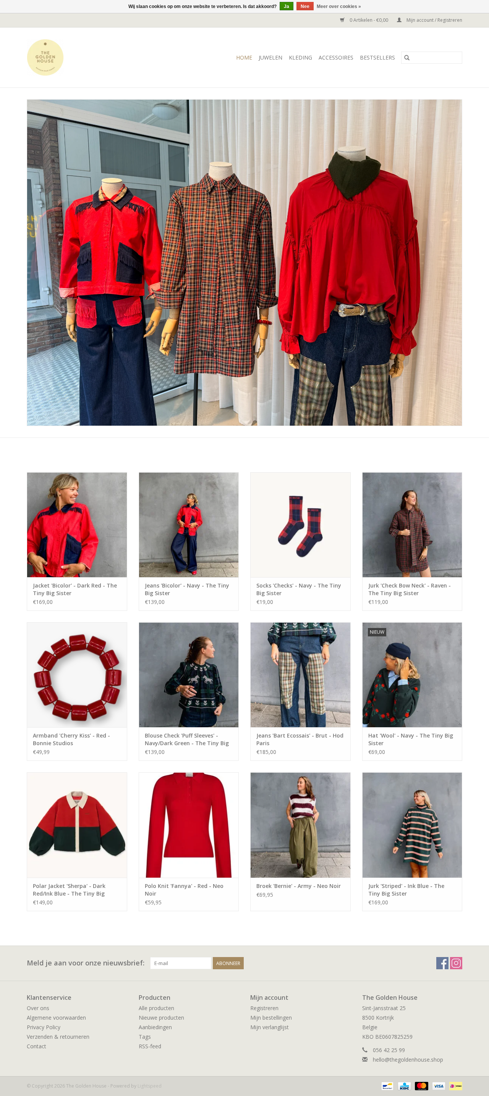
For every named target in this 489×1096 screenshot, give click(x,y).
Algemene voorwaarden (56, 1017)
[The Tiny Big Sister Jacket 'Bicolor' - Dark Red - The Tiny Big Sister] (77, 524)
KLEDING (300, 57)
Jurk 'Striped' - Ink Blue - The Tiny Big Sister (406, 889)
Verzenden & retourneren (58, 1036)
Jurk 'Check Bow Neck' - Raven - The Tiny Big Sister (409, 589)
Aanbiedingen (155, 1027)
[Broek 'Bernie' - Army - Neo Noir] (300, 824)
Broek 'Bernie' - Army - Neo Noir (298, 885)
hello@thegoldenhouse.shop (408, 1059)
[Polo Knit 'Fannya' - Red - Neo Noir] (189, 824)
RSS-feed (150, 1046)
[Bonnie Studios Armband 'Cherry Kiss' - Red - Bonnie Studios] (77, 674)
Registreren (264, 1008)
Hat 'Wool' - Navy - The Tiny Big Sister (410, 739)
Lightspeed (150, 1086)
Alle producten (156, 1008)
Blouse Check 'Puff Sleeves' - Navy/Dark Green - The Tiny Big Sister (187, 739)
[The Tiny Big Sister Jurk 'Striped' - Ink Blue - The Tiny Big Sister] (412, 824)
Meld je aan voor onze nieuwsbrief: (85, 963)
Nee (305, 6)
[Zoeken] (407, 58)
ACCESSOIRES (336, 57)
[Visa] (438, 1085)
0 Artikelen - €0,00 (368, 20)
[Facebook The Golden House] (442, 963)
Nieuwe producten (161, 1017)
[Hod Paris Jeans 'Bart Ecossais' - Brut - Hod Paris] (300, 674)
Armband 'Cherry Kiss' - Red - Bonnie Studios (71, 739)
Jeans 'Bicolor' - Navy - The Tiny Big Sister (187, 589)
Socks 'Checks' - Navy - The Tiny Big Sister (298, 589)
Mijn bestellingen (271, 1017)
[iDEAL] (454, 1085)
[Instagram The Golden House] (456, 963)
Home (244, 57)
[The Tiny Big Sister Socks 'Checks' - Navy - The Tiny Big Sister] (300, 524)
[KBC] (403, 1085)
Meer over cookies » (339, 6)
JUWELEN (270, 57)
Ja (286, 6)
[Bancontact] (386, 1085)
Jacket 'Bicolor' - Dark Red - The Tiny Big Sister (75, 589)
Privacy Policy (43, 1027)
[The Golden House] (57, 57)
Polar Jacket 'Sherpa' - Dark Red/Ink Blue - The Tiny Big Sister (69, 889)
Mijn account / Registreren (433, 20)
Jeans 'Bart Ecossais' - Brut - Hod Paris (299, 739)
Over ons (38, 1008)
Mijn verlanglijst (269, 1027)
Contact (36, 1046)
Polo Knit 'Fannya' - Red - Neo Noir (184, 889)
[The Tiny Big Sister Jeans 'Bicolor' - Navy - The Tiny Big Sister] (189, 524)
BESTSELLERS (377, 57)
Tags (145, 1036)
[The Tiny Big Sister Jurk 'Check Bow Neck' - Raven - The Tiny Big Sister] (412, 524)
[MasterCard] (420, 1085)
